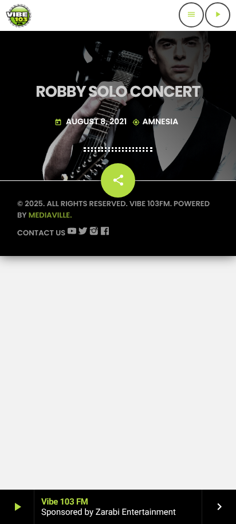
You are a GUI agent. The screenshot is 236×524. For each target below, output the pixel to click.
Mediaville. (50, 215)
